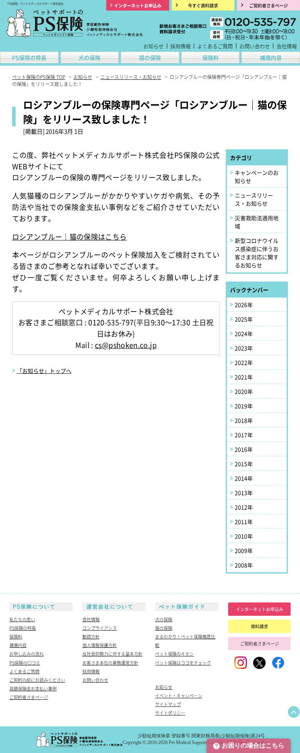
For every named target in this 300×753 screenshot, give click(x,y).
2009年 (244, 550)
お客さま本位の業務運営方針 (110, 663)
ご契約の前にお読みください (37, 680)
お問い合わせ (254, 46)
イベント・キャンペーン (178, 695)
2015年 (244, 464)
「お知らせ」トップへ (44, 371)
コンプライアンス (99, 628)
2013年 (244, 493)
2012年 (244, 507)
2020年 (244, 391)
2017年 (244, 435)
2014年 (244, 478)
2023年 (244, 348)
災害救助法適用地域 (257, 222)
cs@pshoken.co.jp (126, 345)
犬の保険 (89, 57)
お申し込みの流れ (26, 654)
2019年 (244, 406)
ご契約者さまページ (28, 697)
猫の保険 (150, 57)
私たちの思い (22, 619)
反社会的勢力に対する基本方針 (112, 654)
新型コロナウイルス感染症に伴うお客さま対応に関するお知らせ (257, 253)
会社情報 (287, 46)
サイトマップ (168, 704)
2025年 (244, 319)
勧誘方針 (91, 636)
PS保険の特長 (29, 57)
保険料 (210, 57)
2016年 (244, 449)
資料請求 (259, 626)
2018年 (244, 420)
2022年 (244, 362)
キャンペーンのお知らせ (257, 177)
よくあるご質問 (215, 46)
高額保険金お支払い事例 (33, 688)
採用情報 (180, 46)
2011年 (244, 521)
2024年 (244, 333)
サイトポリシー (170, 713)
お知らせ (153, 46)
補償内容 (271, 57)
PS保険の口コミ (24, 663)
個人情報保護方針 (99, 645)
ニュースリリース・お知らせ (254, 199)
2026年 (244, 304)
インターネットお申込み (259, 609)
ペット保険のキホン (174, 654)
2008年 (244, 565)
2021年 (244, 377)
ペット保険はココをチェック (183, 663)
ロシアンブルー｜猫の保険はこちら (69, 236)
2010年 (244, 536)
